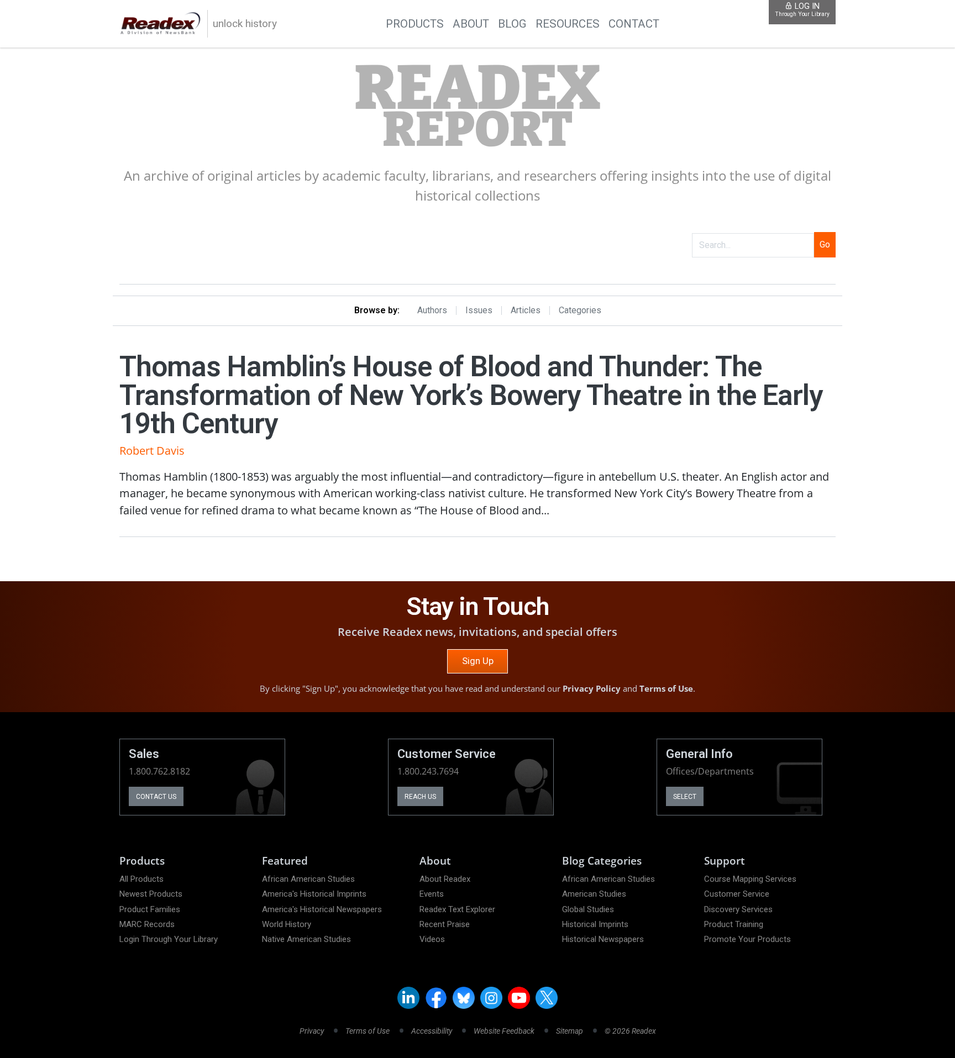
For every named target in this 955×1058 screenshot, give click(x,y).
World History (286, 924)
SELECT (684, 797)
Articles (526, 310)
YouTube (519, 998)
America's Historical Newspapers (322, 909)
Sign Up (478, 660)
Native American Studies (306, 939)
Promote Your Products (747, 939)
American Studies (594, 894)
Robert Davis (152, 450)
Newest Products (150, 894)
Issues (478, 310)
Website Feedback (504, 1031)
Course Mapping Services (750, 879)
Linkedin (408, 998)
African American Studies (308, 879)
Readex (477, 106)
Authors (432, 310)
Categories (580, 310)
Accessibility (431, 1031)
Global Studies (588, 909)
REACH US (420, 797)
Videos (432, 939)
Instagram (491, 998)
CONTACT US (156, 797)
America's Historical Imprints (314, 894)
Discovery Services (738, 909)
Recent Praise (444, 924)
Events (431, 894)
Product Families (149, 909)
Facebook (436, 998)
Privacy (312, 1031)
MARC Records (147, 924)
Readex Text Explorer (457, 909)
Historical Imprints (595, 924)
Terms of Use (666, 688)
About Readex (444, 879)
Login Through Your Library (168, 939)
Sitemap (569, 1031)
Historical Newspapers (603, 939)
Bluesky (464, 998)
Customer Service (736, 894)
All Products (141, 879)
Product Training (733, 924)
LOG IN (802, 10)
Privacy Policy (592, 688)
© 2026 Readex (630, 1031)
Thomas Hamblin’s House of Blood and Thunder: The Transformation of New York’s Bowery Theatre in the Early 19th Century (470, 395)
